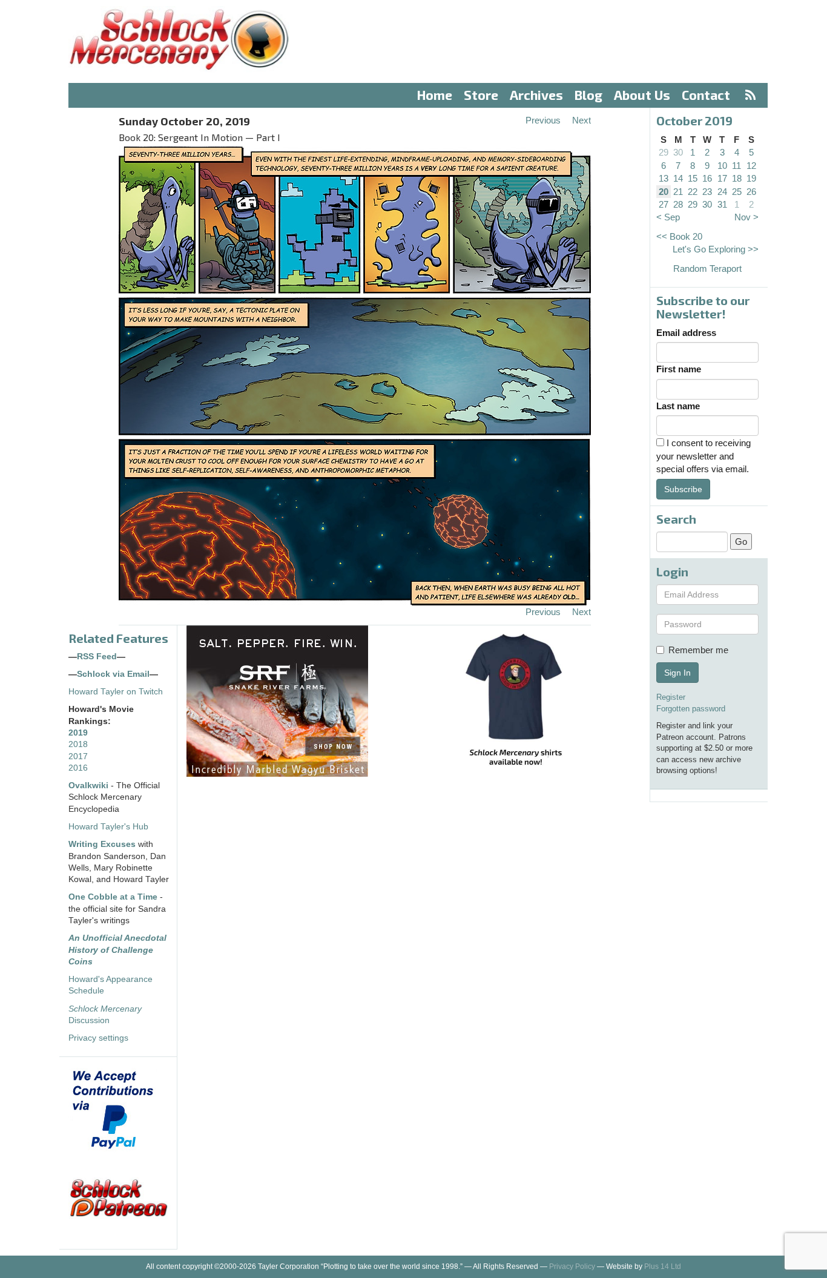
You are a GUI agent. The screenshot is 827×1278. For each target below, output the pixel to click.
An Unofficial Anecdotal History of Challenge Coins (117, 950)
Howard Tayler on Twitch (115, 691)
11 (736, 165)
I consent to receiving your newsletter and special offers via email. (703, 456)
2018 (78, 744)
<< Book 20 (679, 236)
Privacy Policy (572, 1266)
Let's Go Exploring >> (716, 249)
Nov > (746, 217)
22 (692, 191)
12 (751, 165)
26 (751, 191)
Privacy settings (98, 1037)
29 (663, 152)
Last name (678, 406)
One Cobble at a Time (112, 896)
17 (722, 178)
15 (692, 178)
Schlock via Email (113, 674)
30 (678, 152)
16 (707, 178)
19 (751, 178)
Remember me (698, 650)
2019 (78, 732)
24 (722, 191)
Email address (686, 333)
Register (670, 697)
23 (707, 191)
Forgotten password (690, 708)
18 (737, 178)
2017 (78, 756)
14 (678, 178)
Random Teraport (707, 268)
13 (663, 178)
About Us (642, 94)
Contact (706, 94)
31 (722, 204)
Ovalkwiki (89, 785)
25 (737, 191)
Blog (588, 94)
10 (722, 165)
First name (678, 369)
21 (678, 191)
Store (481, 94)
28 (678, 204)
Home (434, 94)
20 (663, 191)
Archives (536, 94)
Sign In (677, 672)
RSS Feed (97, 656)
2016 (78, 767)
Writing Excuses (102, 844)
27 (663, 204)
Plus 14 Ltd (662, 1266)
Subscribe (683, 489)
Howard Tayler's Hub (108, 826)
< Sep (668, 217)
